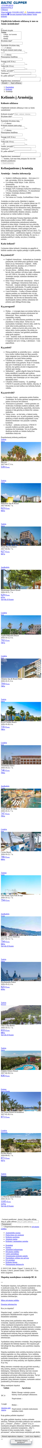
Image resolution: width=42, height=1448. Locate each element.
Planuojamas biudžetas (9, 57)
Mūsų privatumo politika (10, 1300)
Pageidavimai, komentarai (10, 81)
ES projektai (10, 1260)
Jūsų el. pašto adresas (9, 1222)
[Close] (2, 1282)
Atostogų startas (11, 1239)
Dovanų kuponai (16, 14)
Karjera (8, 1247)
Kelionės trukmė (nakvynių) (11, 50)
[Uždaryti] (31, 1440)
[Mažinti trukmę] (2, 52)
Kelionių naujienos (12, 1237)
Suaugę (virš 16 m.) (8, 61)
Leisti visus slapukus (32, 1436)
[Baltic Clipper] (14, 3)
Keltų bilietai (27, 14)
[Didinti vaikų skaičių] (26, 144)
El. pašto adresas (7, 76)
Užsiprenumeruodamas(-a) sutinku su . (20, 1228)
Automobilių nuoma (13, 1233)
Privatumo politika (12, 1252)
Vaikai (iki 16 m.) (7, 66)
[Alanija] (11, 39)
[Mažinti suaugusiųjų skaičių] (2, 64)
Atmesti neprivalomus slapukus (12, 1436)
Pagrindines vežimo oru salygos (17, 1258)
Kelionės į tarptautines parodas (17, 1241)
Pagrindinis (10, 87)
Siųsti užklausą (15, 83)
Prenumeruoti (6, 1224)
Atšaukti (4, 83)
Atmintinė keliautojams (14, 1250)
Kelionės (9, 89)
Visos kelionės (6, 12)
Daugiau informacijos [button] (9, 1304)
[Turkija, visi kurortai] (11, 35)
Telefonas (5, 73)
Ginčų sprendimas (12, 1254)
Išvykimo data (6, 41)
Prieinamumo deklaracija (15, 1264)
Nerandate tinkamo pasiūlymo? (21, 1441)
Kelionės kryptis (7, 30)
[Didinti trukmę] (26, 52)
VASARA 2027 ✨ (19, 12)
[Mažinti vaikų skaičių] (2, 144)
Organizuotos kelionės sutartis (17, 1256)
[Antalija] (11, 37)
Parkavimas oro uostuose (15, 1235)
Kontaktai (9, 1245)
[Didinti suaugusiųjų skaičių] (26, 64)
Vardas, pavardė (7, 71)
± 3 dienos (7, 55)
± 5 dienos (7, 48)
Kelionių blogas (11, 1262)
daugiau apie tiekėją (6, 1409)
